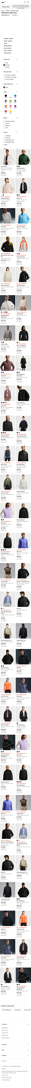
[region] (15, 103)
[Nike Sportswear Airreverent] (23, 363)
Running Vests (18, 1009)
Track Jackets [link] (8, 50)
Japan (4, 1061)
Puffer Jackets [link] (8, 41)
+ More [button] (5, 144)
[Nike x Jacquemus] (23, 333)
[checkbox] (10, 63)
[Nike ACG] (23, 185)
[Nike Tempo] (7, 157)
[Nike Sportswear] (23, 157)
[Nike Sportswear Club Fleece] (7, 599)
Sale (3, 10)
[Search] (24, 2)
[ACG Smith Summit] (23, 423)
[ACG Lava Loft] (7, 685)
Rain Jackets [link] (7, 48)
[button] (11, 59)
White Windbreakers (6, 1009)
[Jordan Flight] (23, 303)
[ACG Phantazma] (23, 244)
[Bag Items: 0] (27, 2)
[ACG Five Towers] (23, 216)
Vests (5, 43)
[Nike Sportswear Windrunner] (7, 303)
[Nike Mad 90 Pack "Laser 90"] (7, 244)
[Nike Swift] (7, 216)
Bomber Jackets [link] (8, 38)
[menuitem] (4, 1069)
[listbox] (15, 15)
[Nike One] (23, 540)
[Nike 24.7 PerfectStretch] (23, 570)
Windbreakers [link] (8, 45)
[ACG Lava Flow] (7, 482)
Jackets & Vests (15, 10)
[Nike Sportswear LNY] (7, 631)
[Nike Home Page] (4, 2)
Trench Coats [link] (7, 53)
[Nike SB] (23, 599)
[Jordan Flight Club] (23, 631)
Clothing (7, 10)
